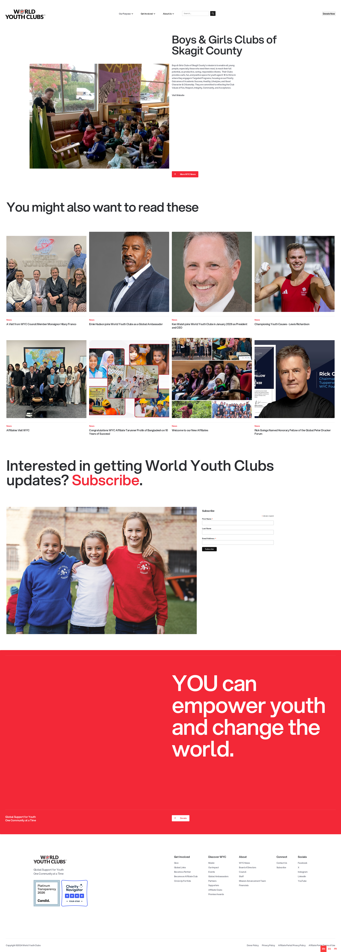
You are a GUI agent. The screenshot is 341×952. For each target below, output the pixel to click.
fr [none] (335, 948)
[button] (126, 14)
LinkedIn (302, 876)
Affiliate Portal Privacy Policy (291, 945)
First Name (207, 519)
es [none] (329, 948)
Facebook (302, 862)
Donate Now (329, 13)
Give (176, 862)
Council (242, 871)
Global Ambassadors (218, 876)
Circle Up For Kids (182, 880)
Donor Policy (253, 945)
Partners (212, 880)
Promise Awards (216, 894)
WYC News (244, 862)
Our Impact (213, 867)
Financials (244, 885)
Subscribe (281, 867)
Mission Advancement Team (252, 880)
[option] (329, 949)
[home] (59, 14)
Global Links (180, 867)
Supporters (213, 885)
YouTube (302, 880)
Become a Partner (182, 871)
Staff (241, 876)
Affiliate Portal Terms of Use (322, 945)
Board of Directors (247, 867)
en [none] (323, 948)
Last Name (206, 528)
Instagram (302, 871)
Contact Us (282, 862)
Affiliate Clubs (215, 889)
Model (211, 862)
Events (211, 871)
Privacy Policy (268, 945)
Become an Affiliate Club (186, 876)
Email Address (209, 538)
